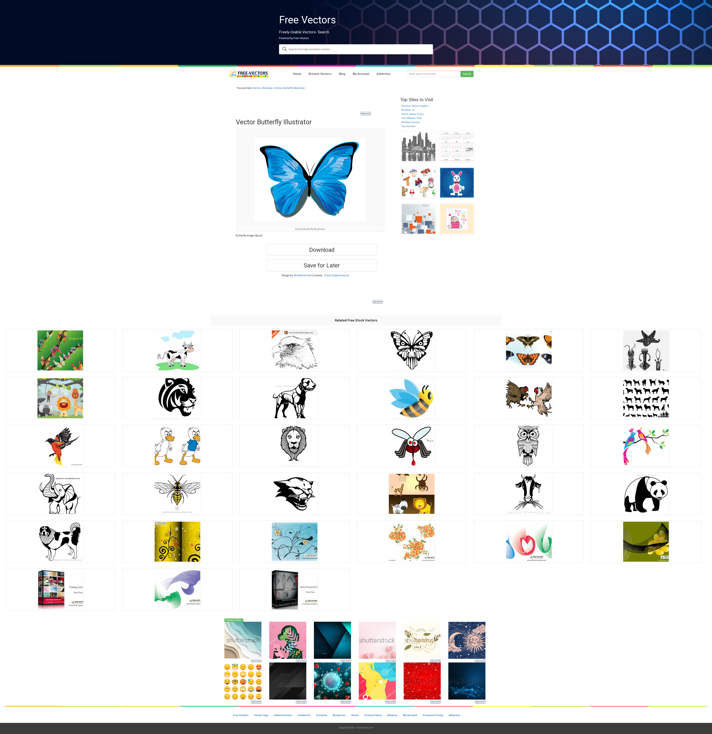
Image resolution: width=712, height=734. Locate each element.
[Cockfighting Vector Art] (529, 398)
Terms (355, 715)
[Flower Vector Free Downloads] (412, 541)
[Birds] (646, 446)
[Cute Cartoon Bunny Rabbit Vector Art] (457, 182)
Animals (267, 88)
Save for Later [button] (322, 265)
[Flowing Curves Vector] (529, 541)
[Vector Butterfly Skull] (412, 350)
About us (392, 715)
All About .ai (407, 110)
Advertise (454, 715)
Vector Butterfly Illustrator (290, 88)
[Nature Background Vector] (294, 541)
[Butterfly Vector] (60, 350)
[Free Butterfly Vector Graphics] (529, 350)
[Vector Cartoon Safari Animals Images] (412, 494)
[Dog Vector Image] (60, 541)
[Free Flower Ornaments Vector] (177, 541)
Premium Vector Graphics (415, 106)
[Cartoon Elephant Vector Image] (60, 494)
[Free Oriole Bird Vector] (60, 446)
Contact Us (304, 715)
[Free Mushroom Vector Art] (418, 182)
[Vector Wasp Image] (177, 494)
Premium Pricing (433, 715)
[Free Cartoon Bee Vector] (412, 398)
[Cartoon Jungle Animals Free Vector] (60, 398)
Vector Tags (261, 715)
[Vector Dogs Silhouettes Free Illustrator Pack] (646, 398)
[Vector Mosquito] (412, 446)
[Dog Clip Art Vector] (294, 398)
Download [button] (321, 249)
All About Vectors (410, 122)
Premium (321, 715)
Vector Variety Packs (412, 114)
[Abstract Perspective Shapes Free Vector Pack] (294, 589)
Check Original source (336, 275)
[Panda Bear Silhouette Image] (646, 494)
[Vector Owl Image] (529, 446)
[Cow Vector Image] (529, 494)
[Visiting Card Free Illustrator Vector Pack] (60, 589)
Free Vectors (240, 715)
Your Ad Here (408, 126)
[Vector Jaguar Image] (177, 398)
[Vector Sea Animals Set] (646, 350)
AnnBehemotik (303, 275)
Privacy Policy (372, 715)
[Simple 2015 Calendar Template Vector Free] (457, 146)
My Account (410, 715)
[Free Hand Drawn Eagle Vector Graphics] (294, 350)
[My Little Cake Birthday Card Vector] (457, 219)
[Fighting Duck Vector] (177, 446)
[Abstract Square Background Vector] (418, 219)
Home (256, 88)
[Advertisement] (303, 103)
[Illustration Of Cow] (177, 350)
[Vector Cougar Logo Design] (294, 494)
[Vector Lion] (294, 446)
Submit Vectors (283, 715)
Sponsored (365, 113)
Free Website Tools (411, 118)
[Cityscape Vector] (418, 146)
